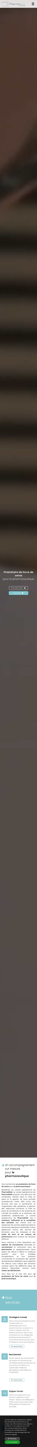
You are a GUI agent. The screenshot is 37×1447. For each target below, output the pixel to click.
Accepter (13, 1442)
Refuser (13, 1439)
